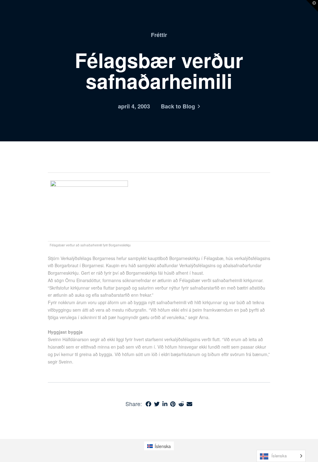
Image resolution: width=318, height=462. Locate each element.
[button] (312, 6)
